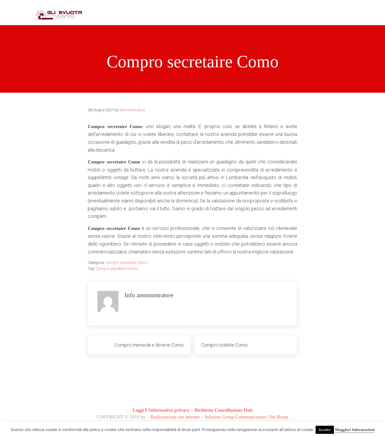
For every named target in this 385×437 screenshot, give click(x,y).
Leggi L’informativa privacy (161, 410)
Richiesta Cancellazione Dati (223, 410)
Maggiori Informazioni (355, 430)
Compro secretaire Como (126, 263)
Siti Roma (278, 416)
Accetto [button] (325, 430)
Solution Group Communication (235, 416)
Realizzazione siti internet (175, 416)
